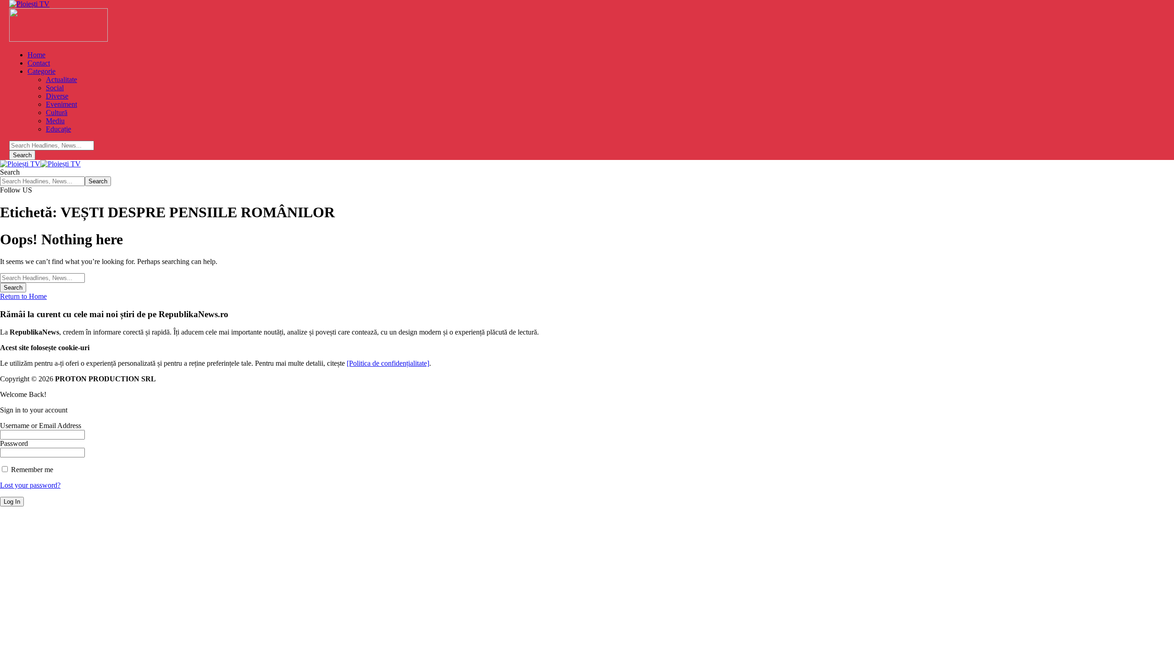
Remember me (31, 469)
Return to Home (23, 296)
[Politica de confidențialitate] (388, 363)
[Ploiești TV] (40, 164)
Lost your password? (30, 485)
